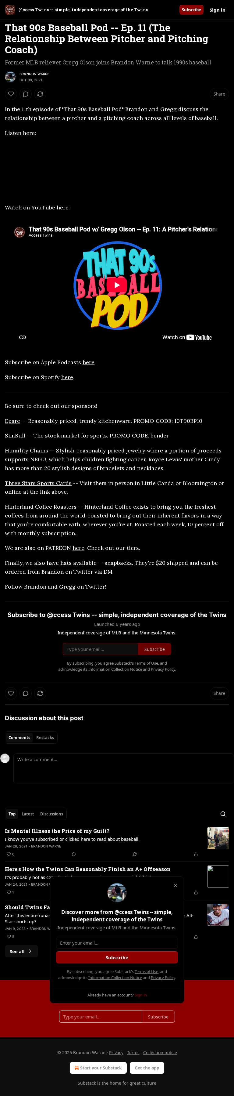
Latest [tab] (28, 814)
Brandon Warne (35, 74)
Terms (133, 1052)
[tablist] (31, 737)
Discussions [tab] (51, 814)
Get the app (147, 1068)
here (88, 362)
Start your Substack (101, 1068)
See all (17, 951)
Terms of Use (146, 971)
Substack (87, 1083)
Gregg (67, 586)
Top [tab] (12, 814)
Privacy (116, 1052)
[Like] (11, 94)
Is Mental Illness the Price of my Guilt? (57, 830)
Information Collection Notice (115, 977)
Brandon (35, 586)
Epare (12, 420)
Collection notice (160, 1052)
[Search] (223, 814)
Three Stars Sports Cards (38, 483)
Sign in (217, 10)
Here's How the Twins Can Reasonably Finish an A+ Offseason (88, 869)
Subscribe (191, 10)
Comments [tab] (19, 737)
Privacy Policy (163, 977)
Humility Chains (26, 450)
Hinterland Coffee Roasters (40, 506)
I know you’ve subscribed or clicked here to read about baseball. (72, 839)
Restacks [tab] (45, 737)
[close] (175, 885)
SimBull (15, 435)
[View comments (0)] (26, 94)
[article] (117, 842)
